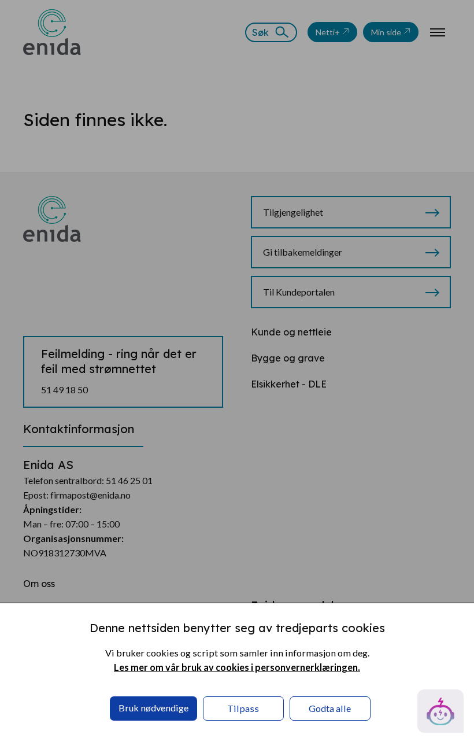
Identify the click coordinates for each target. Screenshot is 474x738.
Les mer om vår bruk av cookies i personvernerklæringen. (237, 667)
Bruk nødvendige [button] (153, 707)
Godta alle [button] (330, 708)
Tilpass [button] (243, 708)
